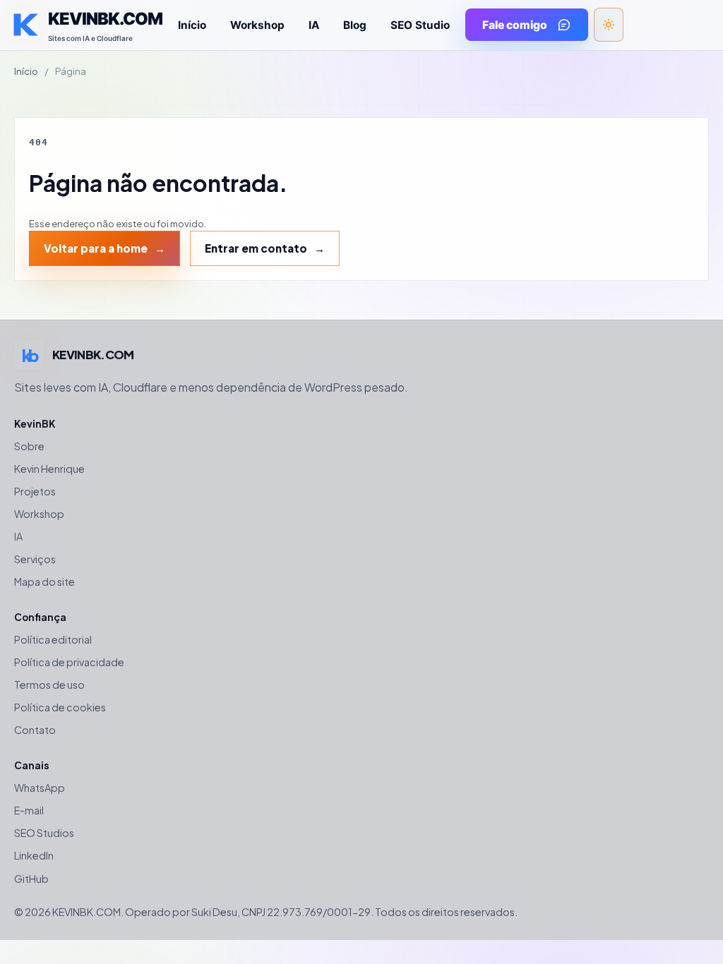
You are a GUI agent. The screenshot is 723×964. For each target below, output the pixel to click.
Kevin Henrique (49, 468)
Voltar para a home (96, 248)
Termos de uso (49, 684)
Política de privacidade (69, 662)
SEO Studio (420, 25)
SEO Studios (44, 832)
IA (314, 25)
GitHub (31, 878)
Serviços (35, 559)
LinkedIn (34, 855)
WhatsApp (39, 787)
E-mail (29, 810)
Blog (354, 25)
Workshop (257, 25)
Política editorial (53, 639)
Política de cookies (60, 707)
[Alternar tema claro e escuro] (608, 25)
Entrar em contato (256, 248)
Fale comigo (514, 25)
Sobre (29, 446)
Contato (35, 729)
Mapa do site (44, 581)
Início (192, 25)
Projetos (35, 491)
